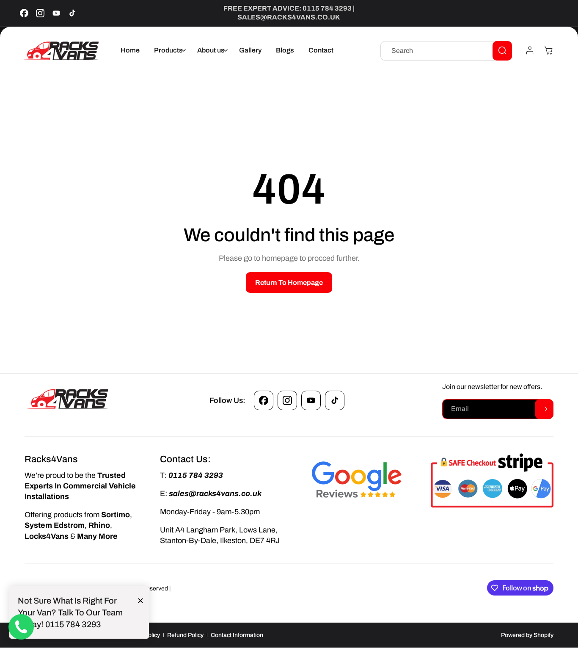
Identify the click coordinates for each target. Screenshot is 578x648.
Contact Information (237, 635)
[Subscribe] (544, 409)
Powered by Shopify (527, 635)
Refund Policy (185, 635)
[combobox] (446, 50)
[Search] (502, 50)
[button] (168, 50)
